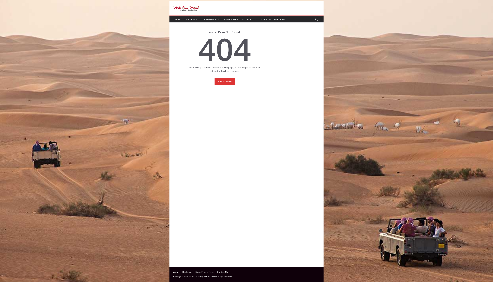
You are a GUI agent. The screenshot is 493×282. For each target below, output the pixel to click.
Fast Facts (190, 19)
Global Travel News (204, 272)
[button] (196, 19)
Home (178, 19)
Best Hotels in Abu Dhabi (273, 19)
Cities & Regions (209, 19)
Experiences (248, 19)
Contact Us (222, 272)
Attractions (230, 19)
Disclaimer (187, 272)
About (176, 272)
